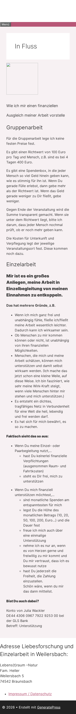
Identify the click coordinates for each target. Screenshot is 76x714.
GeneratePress (48, 707)
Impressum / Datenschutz (30, 694)
